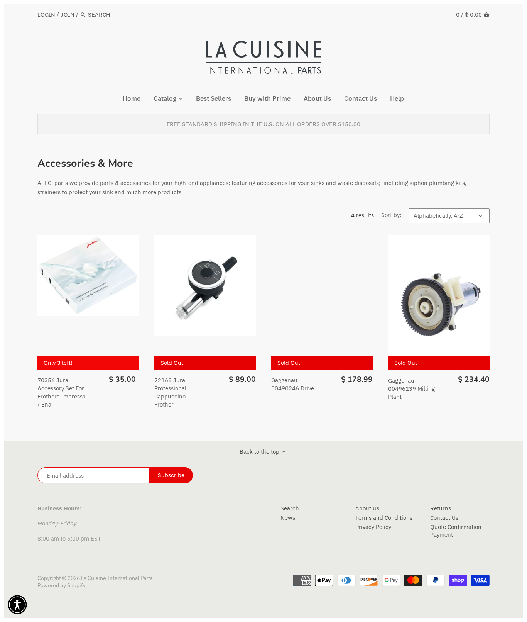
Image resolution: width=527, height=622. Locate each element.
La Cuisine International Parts (117, 578)
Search (289, 508)
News (287, 517)
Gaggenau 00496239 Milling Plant (411, 388)
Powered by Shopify (61, 585)
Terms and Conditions (383, 517)
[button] (17, 604)
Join (67, 14)
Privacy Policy (373, 526)
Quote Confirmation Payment (455, 530)
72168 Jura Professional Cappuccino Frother (170, 392)
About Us (367, 508)
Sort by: (391, 215)
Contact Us (444, 517)
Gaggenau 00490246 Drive (292, 384)
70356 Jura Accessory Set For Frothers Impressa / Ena (61, 392)
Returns (440, 508)
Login (46, 14)
